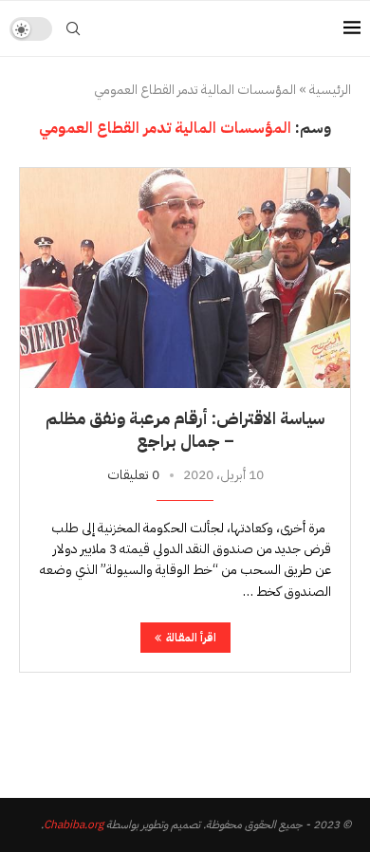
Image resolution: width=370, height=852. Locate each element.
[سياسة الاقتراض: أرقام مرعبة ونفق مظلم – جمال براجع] (185, 277)
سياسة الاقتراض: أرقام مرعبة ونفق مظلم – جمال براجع (185, 429)
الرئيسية (330, 90)
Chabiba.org (73, 824)
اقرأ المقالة (191, 637)
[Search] (73, 28)
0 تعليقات (133, 475)
